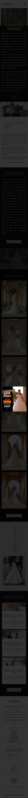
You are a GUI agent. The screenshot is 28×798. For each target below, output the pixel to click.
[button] (24, 388)
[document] (14, 399)
